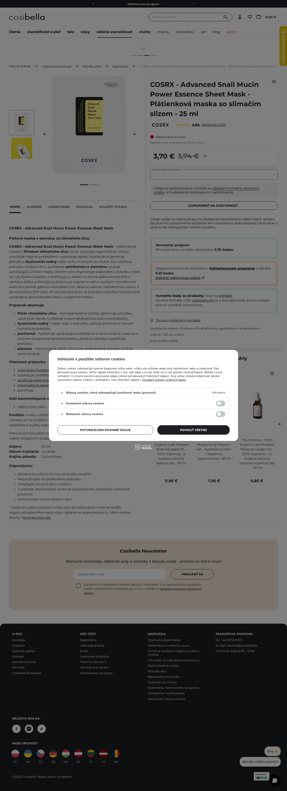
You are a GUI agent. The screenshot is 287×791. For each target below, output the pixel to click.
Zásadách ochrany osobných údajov (164, 379)
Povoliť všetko (193, 430)
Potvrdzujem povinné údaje (105, 430)
